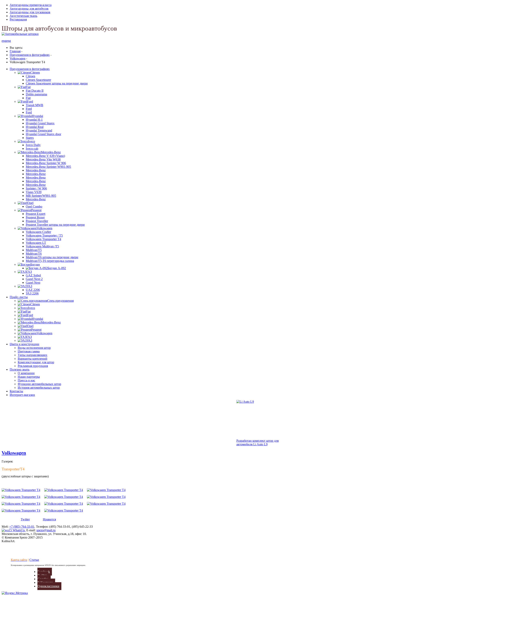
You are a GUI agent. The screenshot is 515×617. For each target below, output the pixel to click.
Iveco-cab (32, 148)
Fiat (28, 98)
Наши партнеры (29, 376)
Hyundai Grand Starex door (43, 134)
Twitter (25, 519)
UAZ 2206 (33, 290)
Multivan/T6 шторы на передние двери (52, 257)
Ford (29, 108)
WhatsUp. (19, 530)
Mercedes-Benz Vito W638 (43, 159)
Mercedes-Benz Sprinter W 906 (46, 163)
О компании (26, 373)
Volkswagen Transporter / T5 (44, 235)
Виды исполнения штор (34, 347)
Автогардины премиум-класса (31, 5)
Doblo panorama (36, 94)
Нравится (49, 519)
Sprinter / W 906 (36, 188)
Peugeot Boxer (35, 217)
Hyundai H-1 (34, 119)
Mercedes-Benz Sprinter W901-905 (48, 166)
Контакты (16, 391)
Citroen (30, 76)
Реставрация (18, 19)
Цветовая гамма (29, 351)
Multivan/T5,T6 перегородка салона (50, 261)
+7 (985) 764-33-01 (21, 526)
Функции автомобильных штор (39, 384)
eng (4, 40)
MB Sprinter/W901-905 (41, 195)
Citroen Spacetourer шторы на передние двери (57, 83)
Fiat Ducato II (34, 90)
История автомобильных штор (39, 387)
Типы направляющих (32, 355)
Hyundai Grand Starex (40, 123)
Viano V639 (33, 192)
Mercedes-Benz (36, 170)
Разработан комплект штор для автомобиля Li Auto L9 (257, 442)
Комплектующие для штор (36, 362)
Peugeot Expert (35, 213)
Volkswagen (14, 452)
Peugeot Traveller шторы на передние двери (55, 224)
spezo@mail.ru (46, 530)
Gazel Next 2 (34, 279)
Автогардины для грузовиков (30, 12)
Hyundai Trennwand (39, 130)
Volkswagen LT (36, 242)
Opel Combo (34, 206)
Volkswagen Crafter (38, 232)
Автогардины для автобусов (29, 8)
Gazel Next (33, 282)
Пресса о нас (26, 380)
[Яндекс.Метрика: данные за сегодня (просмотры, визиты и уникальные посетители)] (15, 593)
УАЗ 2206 (32, 293)
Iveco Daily (33, 145)
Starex (30, 137)
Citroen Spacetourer (38, 79)
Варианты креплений (32, 358)
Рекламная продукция (33, 366)
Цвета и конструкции (24, 344)
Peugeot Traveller (37, 221)
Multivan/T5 (34, 250)
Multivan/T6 (34, 253)
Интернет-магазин (22, 395)
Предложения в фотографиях (30, 69)
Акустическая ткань (23, 16)
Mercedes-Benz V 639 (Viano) (45, 156)
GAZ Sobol (33, 275)
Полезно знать (19, 369)
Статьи (34, 559)
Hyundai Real (34, 127)
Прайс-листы (19, 297)
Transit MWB (34, 105)
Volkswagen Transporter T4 (43, 239)
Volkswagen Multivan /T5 (42, 246)
